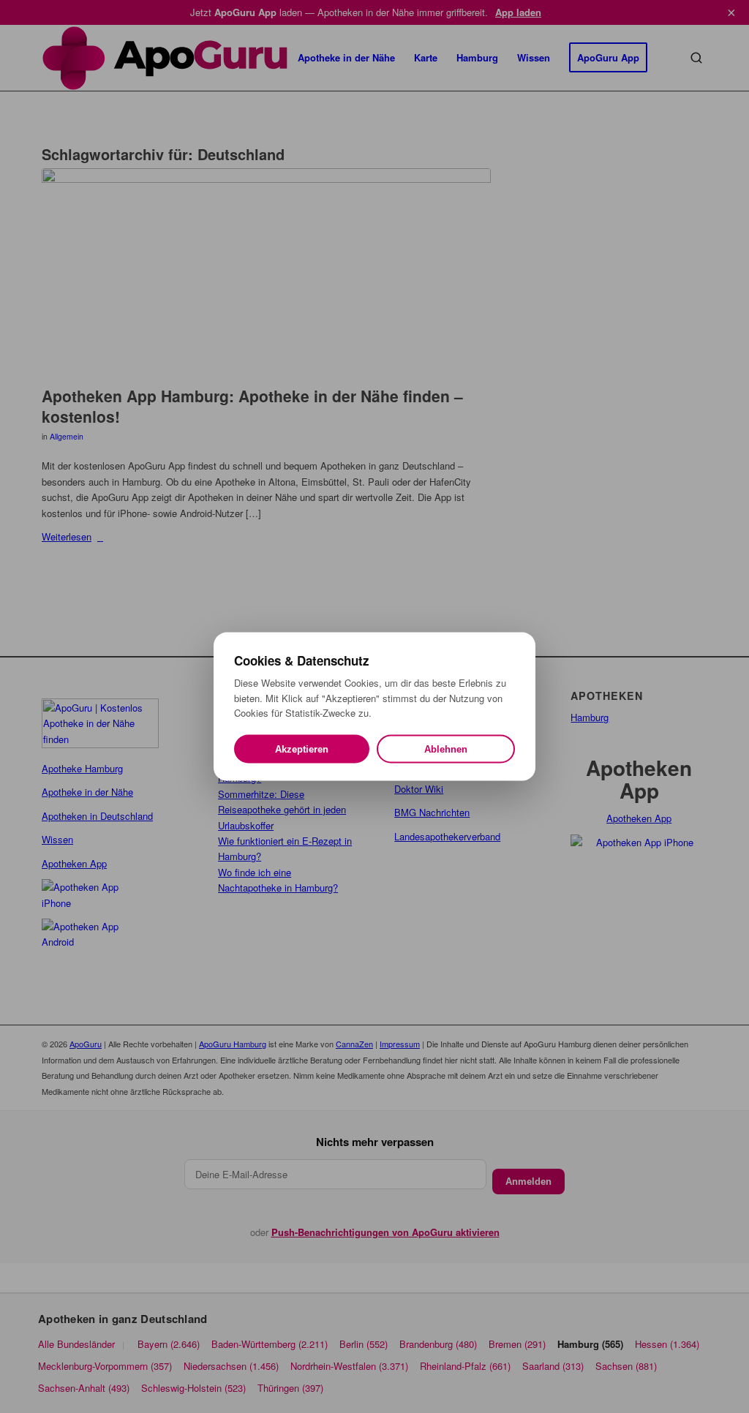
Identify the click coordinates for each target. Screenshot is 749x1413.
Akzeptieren (301, 748)
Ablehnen (445, 748)
